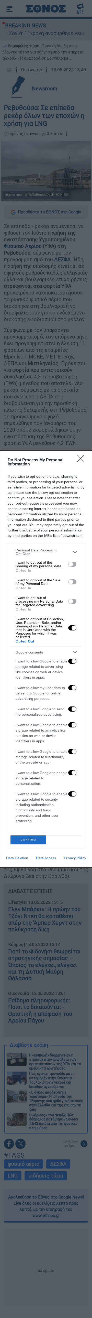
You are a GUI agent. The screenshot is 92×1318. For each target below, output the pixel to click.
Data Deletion (17, 858)
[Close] (82, 460)
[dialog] (46, 659)
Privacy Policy (75, 858)
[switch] (72, 564)
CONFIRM (28, 839)
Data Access (46, 858)
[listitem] (46, 551)
